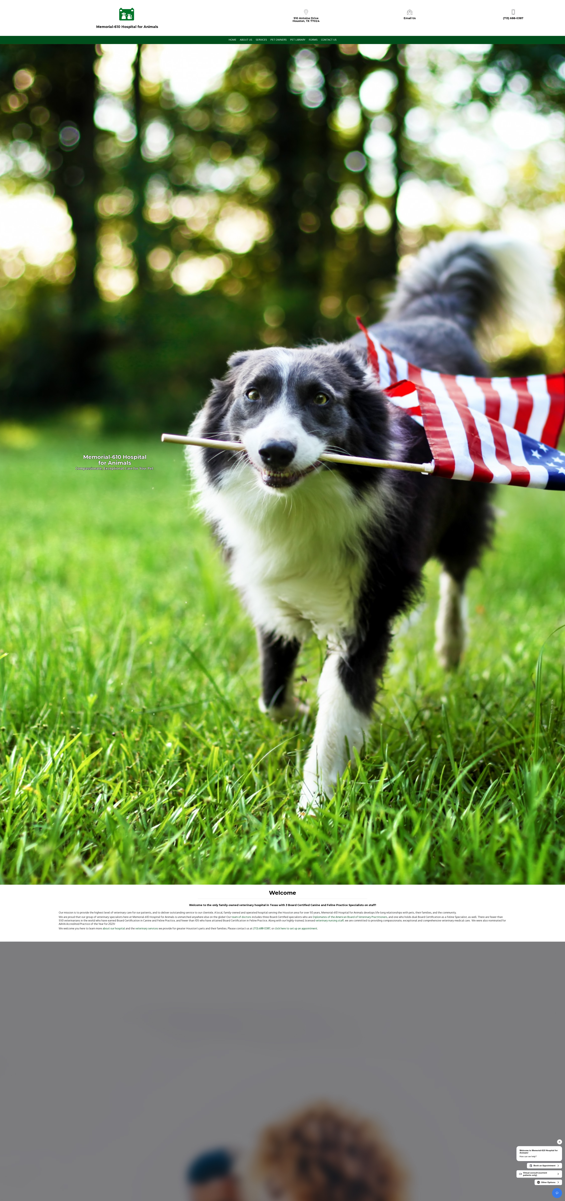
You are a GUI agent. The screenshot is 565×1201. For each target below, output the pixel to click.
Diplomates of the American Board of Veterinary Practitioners (350, 917)
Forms (313, 39)
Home (232, 39)
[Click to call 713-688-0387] (513, 11)
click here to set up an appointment (296, 928)
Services (261, 39)
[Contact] (410, 11)
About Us (246, 39)
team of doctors (241, 917)
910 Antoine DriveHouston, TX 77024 (306, 20)
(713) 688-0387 (513, 18)
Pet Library (297, 39)
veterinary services (146, 928)
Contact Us (328, 39)
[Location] (306, 11)
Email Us (410, 18)
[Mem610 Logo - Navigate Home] (126, 14)
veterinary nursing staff (330, 920)
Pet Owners (278, 39)
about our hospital (114, 928)
